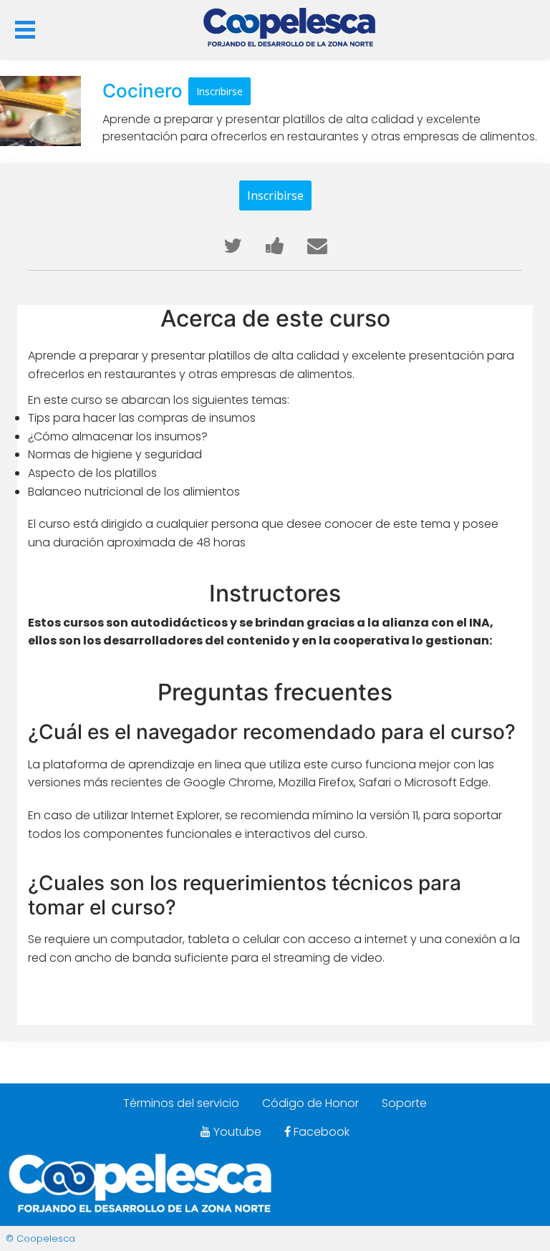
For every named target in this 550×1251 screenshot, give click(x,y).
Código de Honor (310, 1103)
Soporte (404, 1103)
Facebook (320, 1132)
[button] (25, 27)
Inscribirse (219, 91)
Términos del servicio (181, 1103)
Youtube (236, 1132)
